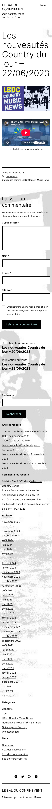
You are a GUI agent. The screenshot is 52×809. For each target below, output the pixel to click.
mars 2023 (8, 613)
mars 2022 (8, 668)
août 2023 (8, 590)
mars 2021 (8, 695)
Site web (7, 290)
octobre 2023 (9, 581)
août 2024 (8, 540)
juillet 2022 (8, 649)
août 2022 (8, 645)
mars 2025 (8, 526)
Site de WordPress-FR (14, 758)
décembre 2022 (11, 627)
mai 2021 (7, 686)
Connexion (8, 745)
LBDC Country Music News (35, 180)
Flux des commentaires (15, 754)
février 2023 (9, 618)
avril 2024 (7, 553)
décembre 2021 (10, 681)
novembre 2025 (11, 522)
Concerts (7, 708)
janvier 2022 (9, 677)
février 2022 (9, 672)
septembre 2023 (11, 586)
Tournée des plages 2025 (16, 440)
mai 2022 (7, 659)
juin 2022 (7, 654)
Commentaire (10, 222)
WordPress (35, 797)
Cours (5, 713)
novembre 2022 (11, 631)
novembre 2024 (11, 531)
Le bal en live (32, 490)
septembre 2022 (11, 640)
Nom (5, 256)
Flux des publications (14, 749)
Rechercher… (9, 395)
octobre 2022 (9, 636)
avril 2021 (7, 691)
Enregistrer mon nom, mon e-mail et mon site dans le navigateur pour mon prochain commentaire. (28, 310)
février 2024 (9, 563)
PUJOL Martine (10, 499)
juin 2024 (7, 544)
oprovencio (11, 176)
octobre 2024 (10, 535)
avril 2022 (7, 663)
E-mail (6, 273)
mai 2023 (7, 604)
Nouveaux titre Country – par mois (21, 722)
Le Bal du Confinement (22, 790)
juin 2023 (7, 599)
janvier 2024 (9, 567)
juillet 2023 (8, 595)
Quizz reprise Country (14, 727)
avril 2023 (7, 608)
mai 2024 (7, 549)
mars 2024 (8, 558)
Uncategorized (10, 731)
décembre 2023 (11, 572)
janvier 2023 (9, 622)
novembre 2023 (11, 576)
